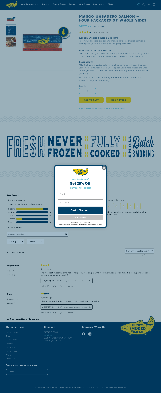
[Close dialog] (104, 168)
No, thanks (80, 217)
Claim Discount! (80, 210)
